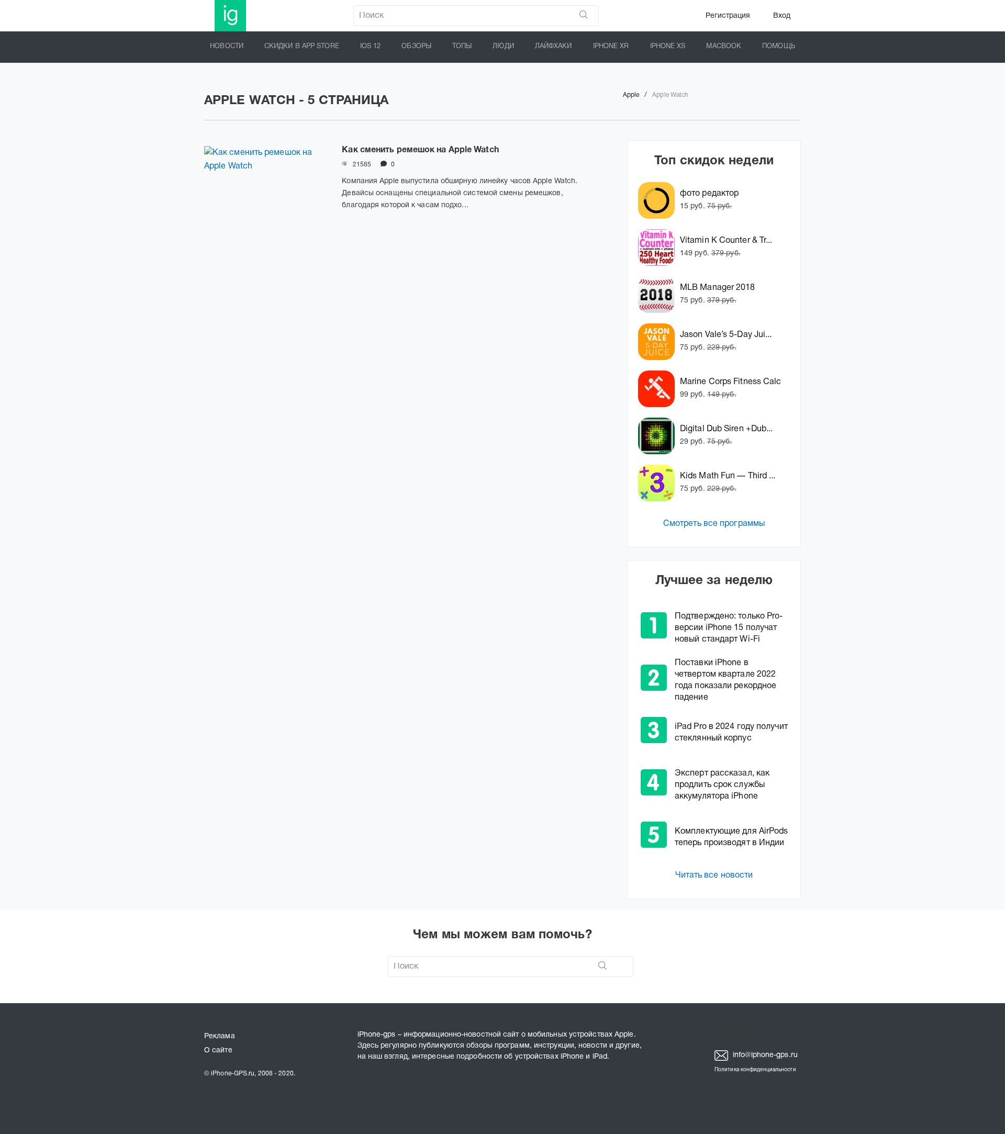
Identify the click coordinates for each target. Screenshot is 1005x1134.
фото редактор (709, 193)
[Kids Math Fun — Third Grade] (659, 483)
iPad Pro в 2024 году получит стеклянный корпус (731, 732)
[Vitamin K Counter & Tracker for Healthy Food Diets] (659, 247)
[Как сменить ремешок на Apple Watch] (265, 189)
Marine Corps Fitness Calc (730, 382)
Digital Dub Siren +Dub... (726, 429)
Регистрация (728, 16)
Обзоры (416, 46)
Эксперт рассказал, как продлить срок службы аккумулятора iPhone (722, 785)
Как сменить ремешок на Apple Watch (420, 150)
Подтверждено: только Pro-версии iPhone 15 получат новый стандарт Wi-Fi (729, 628)
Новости (226, 46)
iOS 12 (370, 46)
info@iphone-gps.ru (764, 1055)
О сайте (218, 1050)
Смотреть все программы (714, 523)
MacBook (723, 46)
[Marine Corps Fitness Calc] (659, 388)
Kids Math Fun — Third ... (728, 476)
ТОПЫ (462, 46)
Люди (503, 46)
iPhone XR (611, 46)
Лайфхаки (553, 46)
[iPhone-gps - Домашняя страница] (230, 15)
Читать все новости (714, 875)
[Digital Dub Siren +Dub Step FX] (659, 436)
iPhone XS (668, 46)
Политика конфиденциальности (755, 1070)
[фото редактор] (659, 200)
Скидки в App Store (301, 46)
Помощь (778, 46)
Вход (781, 16)
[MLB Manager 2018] (659, 294)
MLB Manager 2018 (717, 287)
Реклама (219, 1036)
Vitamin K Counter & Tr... (726, 240)
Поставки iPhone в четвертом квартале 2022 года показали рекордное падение (725, 680)
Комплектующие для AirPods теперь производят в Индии (731, 837)
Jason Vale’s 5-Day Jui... (726, 335)
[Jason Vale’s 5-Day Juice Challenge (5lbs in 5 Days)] (659, 341)
